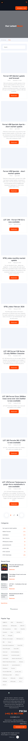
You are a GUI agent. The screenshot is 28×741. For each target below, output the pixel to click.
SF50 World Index (7, 555)
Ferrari (9, 642)
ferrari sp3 (5, 652)
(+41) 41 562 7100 (14, 713)
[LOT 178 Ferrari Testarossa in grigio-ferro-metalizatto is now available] (14, 469)
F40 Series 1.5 (20, 638)
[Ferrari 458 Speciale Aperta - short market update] (14, 111)
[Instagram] (17, 737)
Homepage (3, 40)
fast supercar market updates (10, 528)
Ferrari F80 (16, 648)
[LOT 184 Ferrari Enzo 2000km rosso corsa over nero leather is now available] (14, 383)
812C (16, 629)
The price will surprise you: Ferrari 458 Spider (16, 565)
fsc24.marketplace (15, 652)
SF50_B (20, 678)
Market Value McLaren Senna (9, 661)
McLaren (21, 661)
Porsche (13, 668)
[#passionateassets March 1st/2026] (4, 596)
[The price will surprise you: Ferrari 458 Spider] (4, 567)
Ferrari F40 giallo (6, 648)
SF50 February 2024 (7, 675)
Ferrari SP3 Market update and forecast (14, 77)
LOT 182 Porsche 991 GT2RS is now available (14, 441)
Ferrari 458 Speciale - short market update (14, 172)
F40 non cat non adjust (8, 638)
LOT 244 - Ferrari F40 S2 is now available (14, 221)
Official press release (8, 541)
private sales (6, 548)
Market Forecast (7, 531)
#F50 (12, 622)
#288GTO (5, 622)
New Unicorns (6, 538)
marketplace (6, 535)
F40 (3, 635)
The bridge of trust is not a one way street (17, 575)
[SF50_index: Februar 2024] (14, 293)
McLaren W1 (5, 665)
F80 (3, 642)
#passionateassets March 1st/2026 (16, 594)
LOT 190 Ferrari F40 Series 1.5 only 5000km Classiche (14, 352)
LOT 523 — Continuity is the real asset (17, 584)
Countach (5, 632)
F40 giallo (10, 635)
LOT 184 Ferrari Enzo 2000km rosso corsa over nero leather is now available (14, 398)
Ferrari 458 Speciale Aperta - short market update (14, 125)
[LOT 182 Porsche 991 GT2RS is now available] (14, 427)
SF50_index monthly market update (14, 259)
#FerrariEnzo (19, 622)
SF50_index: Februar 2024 (14, 307)
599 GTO (22, 625)
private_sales (18, 671)
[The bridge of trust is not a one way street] (4, 577)
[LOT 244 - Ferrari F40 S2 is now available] (14, 206)
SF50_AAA (13, 678)
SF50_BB (5, 681)
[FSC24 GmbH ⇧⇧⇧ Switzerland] (2, 2)
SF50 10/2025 (6, 551)
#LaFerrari (5, 625)
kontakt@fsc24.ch (15, 717)
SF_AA (4, 684)
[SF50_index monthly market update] (14, 245)
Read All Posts (4, 603)
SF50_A (17, 675)
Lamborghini (5, 658)
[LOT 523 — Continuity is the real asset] (4, 586)
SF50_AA (5, 678)
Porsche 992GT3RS (7, 671)
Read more (14, 95)
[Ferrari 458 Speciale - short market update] (14, 158)
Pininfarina (5, 668)
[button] (21, 8)
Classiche (23, 629)
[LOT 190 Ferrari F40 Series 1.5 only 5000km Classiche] (14, 338)
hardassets (5, 655)
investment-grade (15, 655)
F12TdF (18, 632)
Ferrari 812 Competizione (8, 645)
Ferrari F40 (20, 645)
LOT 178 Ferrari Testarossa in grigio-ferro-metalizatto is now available (14, 484)
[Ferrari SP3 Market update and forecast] (14, 63)
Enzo (12, 632)
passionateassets (7, 545)
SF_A (20, 681)
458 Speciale (14, 625)
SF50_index (12, 681)
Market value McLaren (17, 658)
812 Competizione (7, 629)
